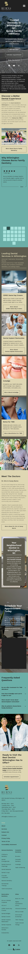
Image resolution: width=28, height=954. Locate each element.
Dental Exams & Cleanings (6, 865)
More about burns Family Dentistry (14, 149)
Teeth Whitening (20, 867)
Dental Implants (6, 924)
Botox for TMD (19, 898)
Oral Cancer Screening (18, 915)
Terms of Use (6, 841)
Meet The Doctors (14, 60)
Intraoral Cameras (20, 908)
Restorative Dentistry (5, 895)
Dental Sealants (6, 869)
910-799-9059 (14, 49)
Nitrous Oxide (19, 911)
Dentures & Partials (5, 928)
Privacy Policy (6, 838)
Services (4, 829)
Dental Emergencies (5, 860)
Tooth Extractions (7, 888)
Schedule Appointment (14, 55)
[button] (24, 6)
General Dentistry (7, 850)
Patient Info (5, 832)
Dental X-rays (5, 872)
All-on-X (4, 905)
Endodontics (5, 932)
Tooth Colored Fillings (19, 923)
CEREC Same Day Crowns (7, 909)
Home (3, 823)
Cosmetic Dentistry (18, 851)
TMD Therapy (19, 919)
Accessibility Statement (9, 844)
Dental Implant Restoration (6, 920)
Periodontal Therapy (5, 884)
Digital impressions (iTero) (18, 903)
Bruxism (17, 856)
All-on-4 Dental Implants (6, 901)
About (3, 826)
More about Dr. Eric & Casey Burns (14, 527)
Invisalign (18, 864)
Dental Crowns (6, 916)
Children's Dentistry (5, 855)
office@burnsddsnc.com (9, 816)
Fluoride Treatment (5, 876)
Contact (4, 835)
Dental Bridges (6, 913)
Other (17, 894)
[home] (6, 6)
